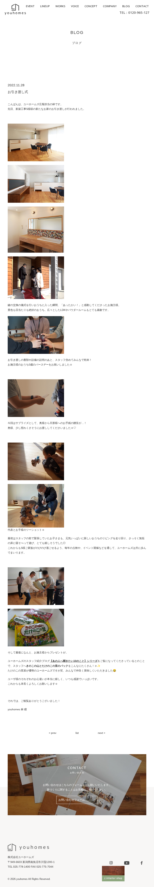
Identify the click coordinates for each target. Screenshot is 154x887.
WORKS (60, 6)
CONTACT (142, 6)
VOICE (75, 6)
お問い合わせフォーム (71, 799)
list (77, 732)
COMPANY (110, 6)
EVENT (30, 6)
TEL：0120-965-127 (134, 12)
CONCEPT (91, 6)
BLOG (126, 6)
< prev (52, 732)
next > (101, 732)
